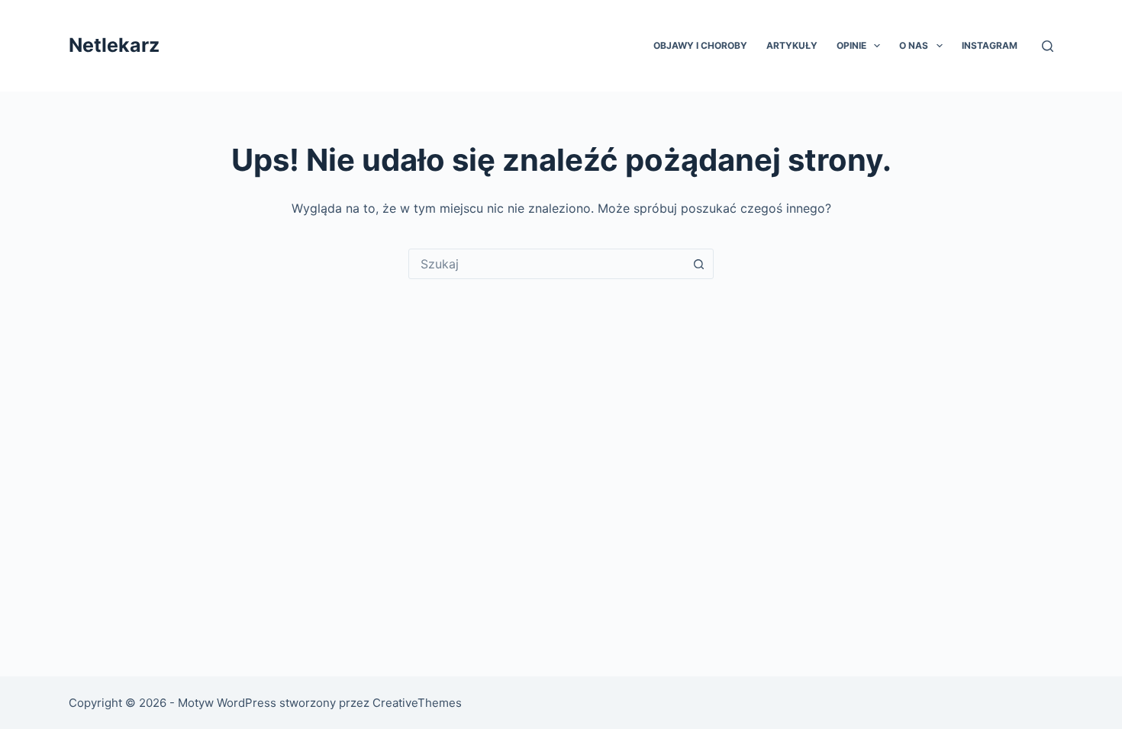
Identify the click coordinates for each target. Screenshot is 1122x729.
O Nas (913, 45)
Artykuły (791, 45)
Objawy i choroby (700, 45)
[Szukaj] (1047, 46)
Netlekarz (114, 45)
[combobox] (546, 264)
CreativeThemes (417, 702)
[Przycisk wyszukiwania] (698, 263)
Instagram (989, 45)
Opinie (851, 45)
